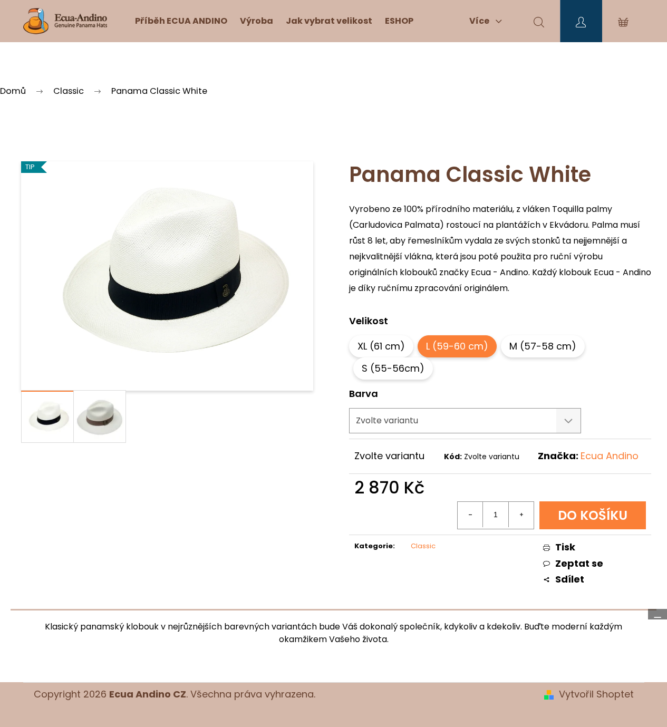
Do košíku (592, 515)
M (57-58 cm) (542, 346)
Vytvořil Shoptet (596, 694)
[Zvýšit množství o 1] (521, 514)
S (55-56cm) (393, 368)
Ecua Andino (610, 455)
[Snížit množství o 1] (470, 514)
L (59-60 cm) (457, 346)
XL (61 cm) (381, 346)
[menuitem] (181, 21)
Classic (423, 546)
